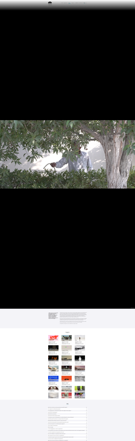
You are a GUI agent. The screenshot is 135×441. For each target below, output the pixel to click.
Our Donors (80, 2)
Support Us (77, 2)
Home (62, 2)
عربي (86, 2)
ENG (84, 2)
